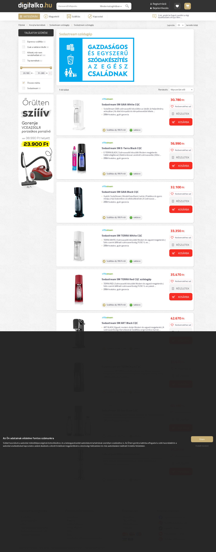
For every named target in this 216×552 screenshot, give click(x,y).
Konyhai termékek (37, 25)
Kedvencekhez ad (183, 106)
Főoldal (22, 25)
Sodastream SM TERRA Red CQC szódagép (126, 279)
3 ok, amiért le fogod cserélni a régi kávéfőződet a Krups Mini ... (173, 16)
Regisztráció (159, 4)
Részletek (182, 114)
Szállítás (76, 16)
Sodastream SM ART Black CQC (120, 323)
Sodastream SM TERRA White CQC (122, 236)
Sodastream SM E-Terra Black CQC (122, 148)
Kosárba (183, 122)
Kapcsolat (98, 16)
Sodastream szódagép (60, 25)
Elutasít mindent (202, 445)
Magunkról (54, 16)
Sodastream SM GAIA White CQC (121, 104)
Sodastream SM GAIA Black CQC (120, 192)
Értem (202, 439)
